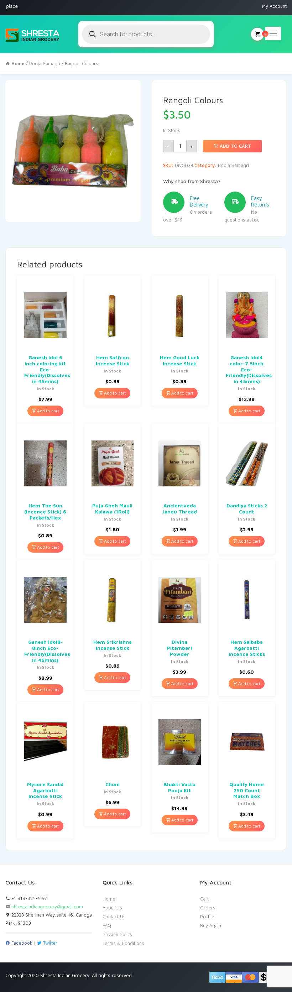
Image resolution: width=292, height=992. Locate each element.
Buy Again (210, 925)
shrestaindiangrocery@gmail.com (47, 906)
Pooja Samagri (44, 63)
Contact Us (114, 916)
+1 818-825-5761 (29, 898)
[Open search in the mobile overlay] (146, 34)
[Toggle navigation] (273, 33)
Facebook (21, 943)
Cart (204, 899)
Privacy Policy (117, 934)
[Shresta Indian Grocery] (33, 34)
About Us (112, 907)
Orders (207, 907)
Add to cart (234, 146)
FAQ (107, 925)
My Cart (257, 34)
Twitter (49, 943)
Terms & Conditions (123, 943)
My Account (274, 6)
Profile (207, 916)
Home (109, 899)
